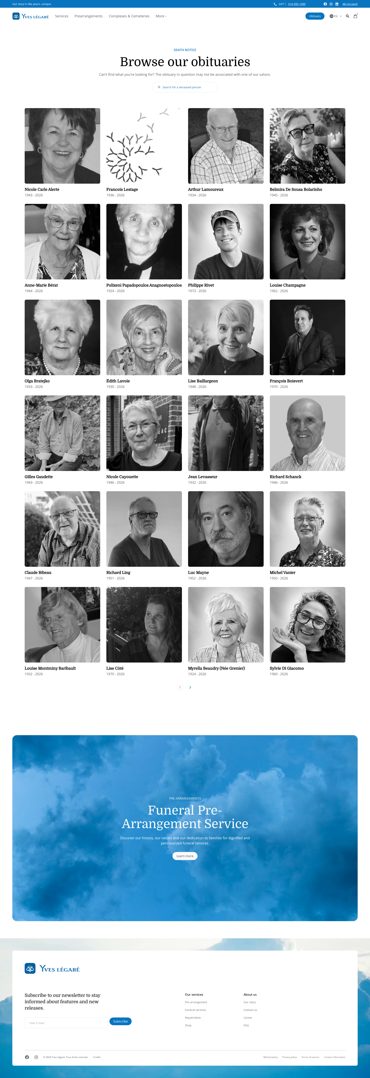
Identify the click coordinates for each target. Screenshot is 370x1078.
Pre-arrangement (196, 1002)
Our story (250, 1002)
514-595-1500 (296, 4)
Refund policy (270, 1057)
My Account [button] (350, 4)
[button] (348, 16)
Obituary (315, 16)
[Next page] (190, 687)
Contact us (250, 1010)
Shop (188, 1025)
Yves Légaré (58, 1057)
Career (248, 1017)
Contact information (334, 1057)
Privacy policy (289, 1057)
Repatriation (193, 1017)
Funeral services (195, 1010)
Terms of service (310, 1057)
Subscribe (120, 1021)
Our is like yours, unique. (32, 4)
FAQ (246, 1025)
